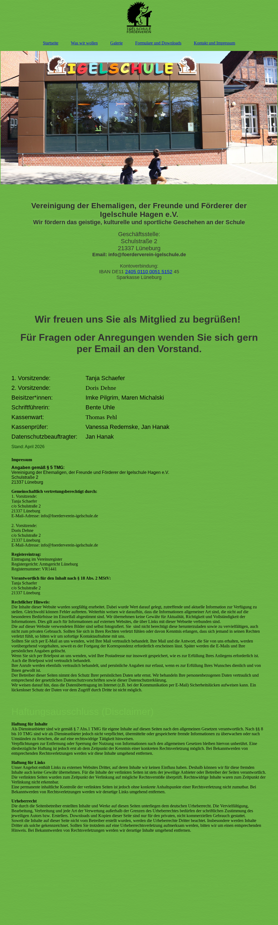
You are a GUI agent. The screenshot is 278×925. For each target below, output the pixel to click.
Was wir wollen (84, 43)
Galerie (116, 43)
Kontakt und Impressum (214, 43)
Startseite (50, 43)
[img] (139, 17)
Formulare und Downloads (158, 43)
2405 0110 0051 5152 (148, 271)
